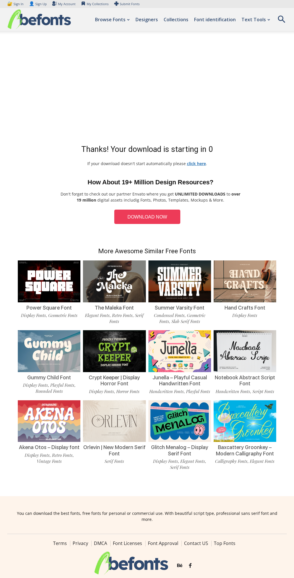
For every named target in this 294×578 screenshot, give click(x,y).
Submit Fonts (130, 4)
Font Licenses (127, 543)
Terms (60, 543)
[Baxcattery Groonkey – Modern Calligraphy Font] (245, 421)
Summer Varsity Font (179, 308)
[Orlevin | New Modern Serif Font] (114, 421)
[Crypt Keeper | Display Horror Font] (114, 351)
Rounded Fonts (49, 391)
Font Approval (163, 543)
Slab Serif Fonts (185, 321)
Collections (176, 19)
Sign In (15, 4)
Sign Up (38, 4)
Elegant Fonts (97, 315)
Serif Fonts (114, 461)
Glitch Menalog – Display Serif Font (179, 450)
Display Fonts (33, 315)
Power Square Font (49, 308)
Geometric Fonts (63, 315)
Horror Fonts (128, 391)
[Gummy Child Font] (49, 351)
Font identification (215, 19)
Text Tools (253, 19)
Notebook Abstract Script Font (245, 380)
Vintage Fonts (49, 461)
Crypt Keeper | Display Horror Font (114, 380)
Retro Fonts (122, 315)
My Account (67, 4)
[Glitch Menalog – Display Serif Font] (179, 421)
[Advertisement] (147, 89)
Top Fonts (224, 543)
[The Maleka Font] (114, 281)
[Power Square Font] (49, 281)
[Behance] (179, 565)
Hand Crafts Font (245, 308)
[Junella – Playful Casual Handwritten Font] (179, 351)
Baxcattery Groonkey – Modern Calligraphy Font (245, 450)
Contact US (196, 543)
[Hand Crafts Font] (245, 281)
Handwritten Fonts (166, 391)
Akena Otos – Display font (49, 447)
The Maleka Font (114, 308)
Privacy (80, 543)
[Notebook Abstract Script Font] (245, 351)
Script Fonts (263, 391)
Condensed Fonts (169, 315)
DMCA (100, 543)
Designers (147, 19)
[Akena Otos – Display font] (49, 421)
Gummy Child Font (49, 377)
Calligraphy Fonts (231, 461)
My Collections (98, 4)
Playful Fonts (62, 385)
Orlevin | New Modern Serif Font (114, 450)
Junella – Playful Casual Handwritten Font (179, 380)
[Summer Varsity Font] (179, 281)
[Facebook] (190, 565)
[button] (281, 21)
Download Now (147, 216)
